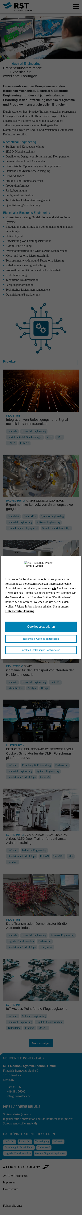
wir (54, 588)
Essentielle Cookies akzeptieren (41, 638)
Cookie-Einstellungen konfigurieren (41, 650)
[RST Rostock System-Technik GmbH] (41, 564)
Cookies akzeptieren (41, 626)
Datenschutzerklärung (19, 611)
